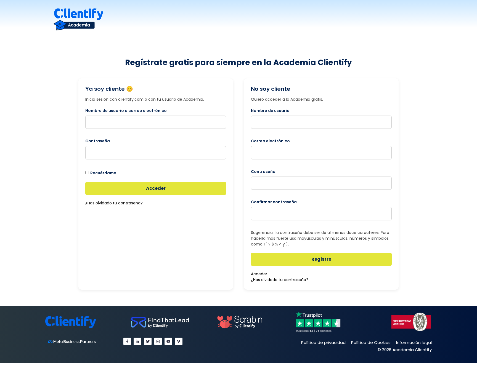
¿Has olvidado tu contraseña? (114, 203)
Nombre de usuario (270, 110)
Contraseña (97, 141)
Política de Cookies (371, 342)
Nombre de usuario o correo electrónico (126, 110)
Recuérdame (103, 173)
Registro (321, 259)
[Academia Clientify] (78, 19)
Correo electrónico (270, 141)
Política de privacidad (323, 342)
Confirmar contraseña (274, 202)
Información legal (414, 342)
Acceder (156, 188)
